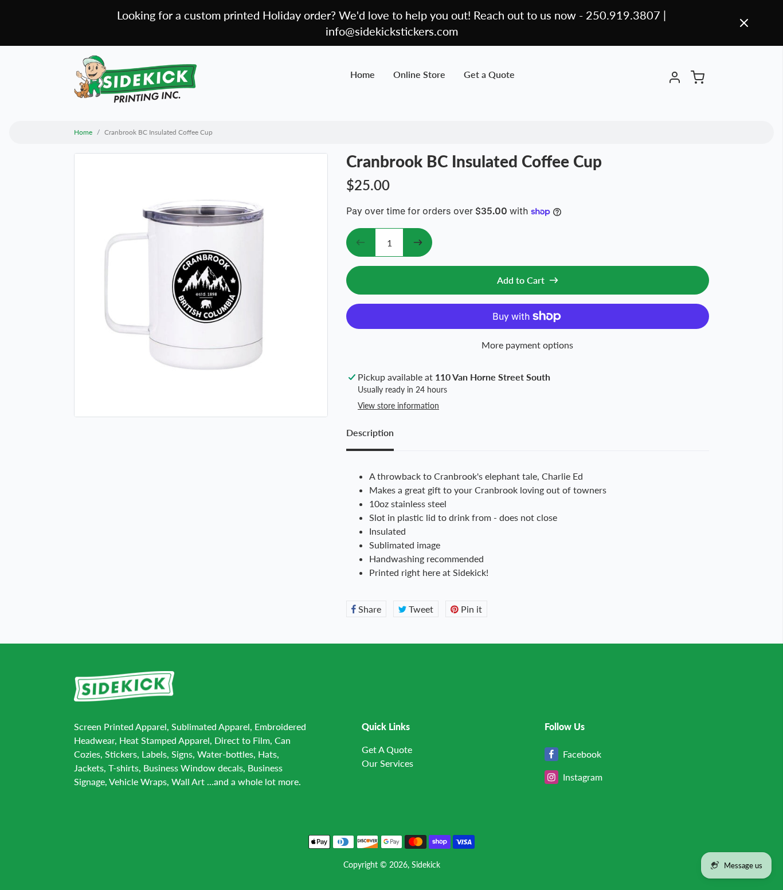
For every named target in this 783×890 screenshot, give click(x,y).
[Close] (744, 22)
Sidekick (426, 864)
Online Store (419, 74)
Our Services (387, 763)
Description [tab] (370, 432)
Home (362, 74)
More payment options (527, 344)
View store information (398, 405)
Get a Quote (489, 74)
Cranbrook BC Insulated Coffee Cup (158, 132)
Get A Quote (387, 749)
